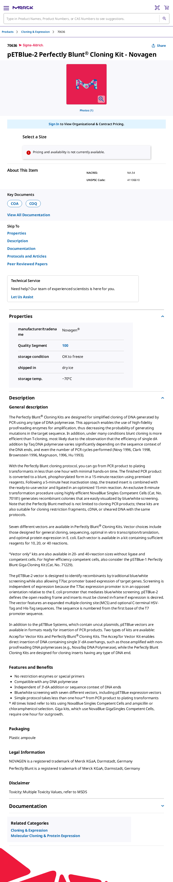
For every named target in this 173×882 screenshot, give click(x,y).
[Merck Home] (23, 7)
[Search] (164, 18)
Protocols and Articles (26, 256)
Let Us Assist (22, 297)
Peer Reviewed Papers (27, 263)
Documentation (21, 248)
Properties (16, 233)
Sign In (54, 124)
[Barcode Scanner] (157, 7)
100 (65, 345)
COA (14, 203)
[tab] (11, 31)
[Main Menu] (6, 8)
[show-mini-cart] (166, 8)
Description (17, 240)
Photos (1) (86, 110)
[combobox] (86, 18)
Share (161, 45)
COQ (33, 203)
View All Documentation (28, 215)
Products (8, 32)
